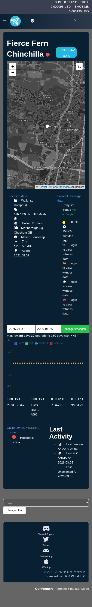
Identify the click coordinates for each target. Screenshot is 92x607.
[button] (12, 66)
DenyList (68, 205)
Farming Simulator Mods (72, 588)
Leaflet (42, 187)
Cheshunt (20, 232)
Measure (79, 66)
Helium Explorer (33, 223)
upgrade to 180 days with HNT (56, 335)
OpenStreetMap (60, 187)
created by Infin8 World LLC (66, 576)
